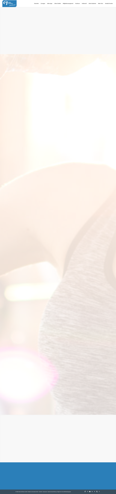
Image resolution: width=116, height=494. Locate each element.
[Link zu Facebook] (85, 491)
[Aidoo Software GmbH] (9, 3)
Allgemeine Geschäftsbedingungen (64, 491)
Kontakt (79, 480)
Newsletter (80, 483)
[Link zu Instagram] (87, 491)
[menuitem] (36, 3)
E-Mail (18, 430)
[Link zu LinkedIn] (92, 491)
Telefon (61, 430)
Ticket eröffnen (81, 471)
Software (50, 471)
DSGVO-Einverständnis (22, 452)
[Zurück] (64, 251)
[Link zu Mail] (90, 491)
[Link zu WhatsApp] (99, 491)
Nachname (62, 422)
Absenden (19, 459)
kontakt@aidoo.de (25, 478)
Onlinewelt (50, 477)
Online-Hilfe (80, 474)
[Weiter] (97, 251)
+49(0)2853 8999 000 (26, 476)
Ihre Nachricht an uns (22, 438)
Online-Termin (81, 477)
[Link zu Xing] (94, 491)
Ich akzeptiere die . (28, 454)
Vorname (18, 422)
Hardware (50, 474)
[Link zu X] (97, 491)
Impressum (45, 491)
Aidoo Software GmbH (23, 491)
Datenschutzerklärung (33, 454)
